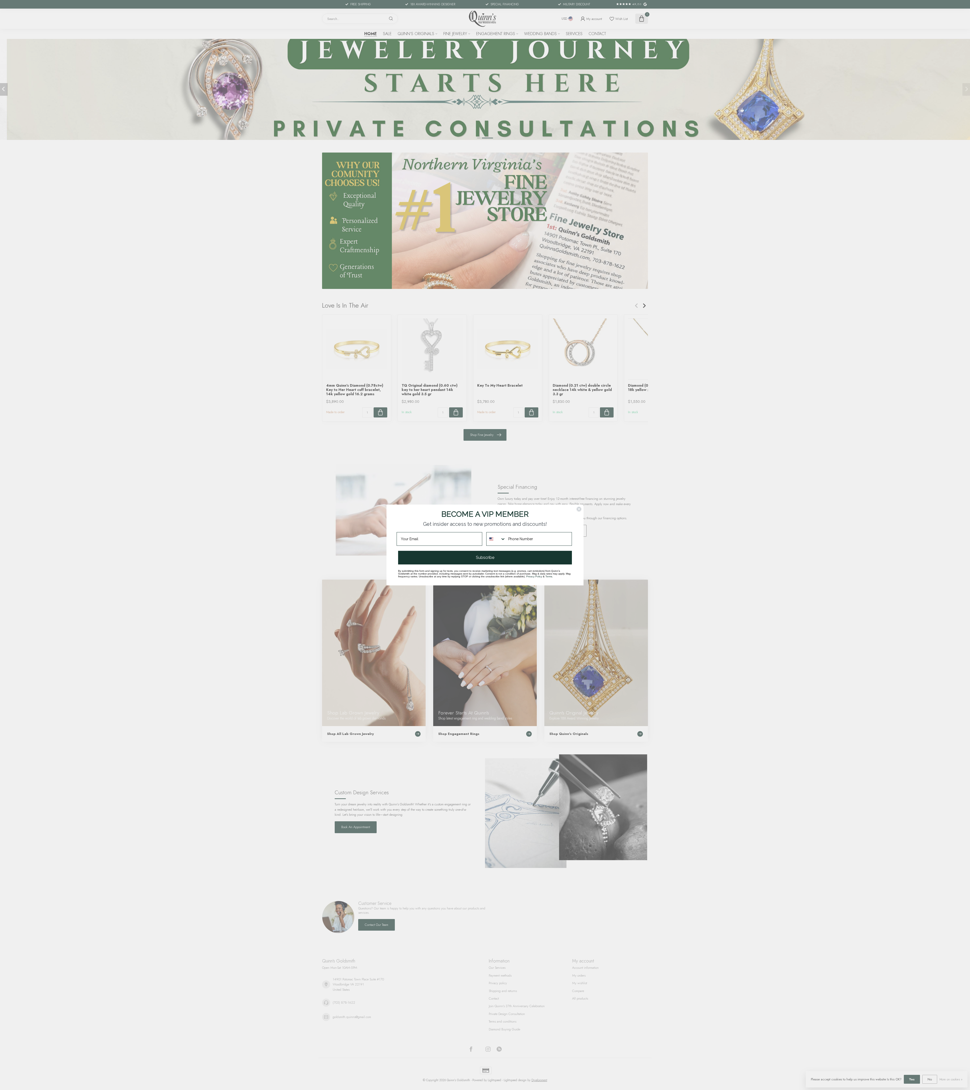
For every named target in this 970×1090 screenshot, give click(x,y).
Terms (548, 576)
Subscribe (485, 557)
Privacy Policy (534, 576)
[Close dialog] (578, 509)
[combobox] (496, 539)
